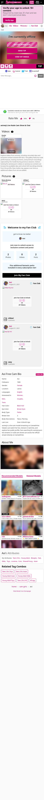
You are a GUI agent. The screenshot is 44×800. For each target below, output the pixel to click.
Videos (16, 26)
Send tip (22, 50)
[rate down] (30, 118)
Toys (8, 561)
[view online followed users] (27, 2)
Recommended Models (12, 476)
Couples (20, 399)
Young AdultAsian (8, 576)
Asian (36, 561)
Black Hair (20, 406)
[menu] (2, 2)
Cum (20, 561)
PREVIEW (12, 152)
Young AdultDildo (24, 576)
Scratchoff (35, 71)
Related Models (34, 476)
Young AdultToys (8, 580)
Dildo (4, 561)
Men (3, 399)
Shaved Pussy (28, 561)
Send (40, 76)
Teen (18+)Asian (21, 571)
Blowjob (34, 558)
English (19, 392)
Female (19, 385)
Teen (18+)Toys (7, 571)
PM (11, 67)
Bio (10, 26)
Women (20, 395)
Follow (6, 67)
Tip (40, 66)
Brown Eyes (21, 409)
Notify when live (22, 44)
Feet (39, 558)
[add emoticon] (35, 76)
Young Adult (25, 558)
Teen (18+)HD (22, 580)
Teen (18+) (16, 558)
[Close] (41, 26)
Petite (19, 412)
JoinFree (32, 2)
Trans (4, 402)
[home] (13, 2)
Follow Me (39, 374)
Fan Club (34, 26)
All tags (32, 580)
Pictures (24, 26)
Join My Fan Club (22, 275)
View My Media (22, 57)
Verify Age (9, 20)
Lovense (14, 561)
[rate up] (21, 118)
